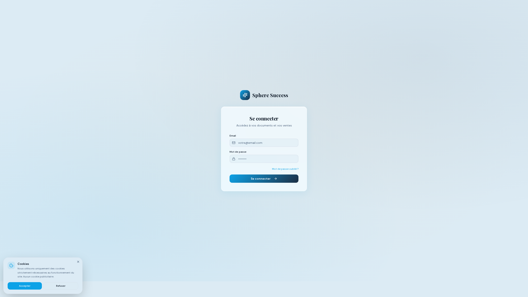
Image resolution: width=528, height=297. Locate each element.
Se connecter (261, 178)
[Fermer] (78, 261)
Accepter (25, 285)
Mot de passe (238, 151)
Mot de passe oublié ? (285, 169)
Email (233, 135)
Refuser (61, 285)
